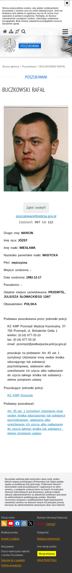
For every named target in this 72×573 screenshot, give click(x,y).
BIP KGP (51, 524)
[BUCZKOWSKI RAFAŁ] (36, 149)
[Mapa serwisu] (11, 31)
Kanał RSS (4, 523)
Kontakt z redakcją (10, 538)
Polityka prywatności (11, 565)
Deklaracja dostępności (48, 538)
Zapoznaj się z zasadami (13, 560)
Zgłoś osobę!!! (35, 207)
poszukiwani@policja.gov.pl (36, 216)
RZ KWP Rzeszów (20, 395)
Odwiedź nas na (11, 523)
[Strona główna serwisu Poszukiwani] (5, 31)
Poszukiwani (29, 66)
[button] (65, 32)
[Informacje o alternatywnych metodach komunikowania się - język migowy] (17, 31)
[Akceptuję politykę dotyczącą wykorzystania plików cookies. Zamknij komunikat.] (67, 3)
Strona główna (10, 66)
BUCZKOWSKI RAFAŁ (52, 66)
